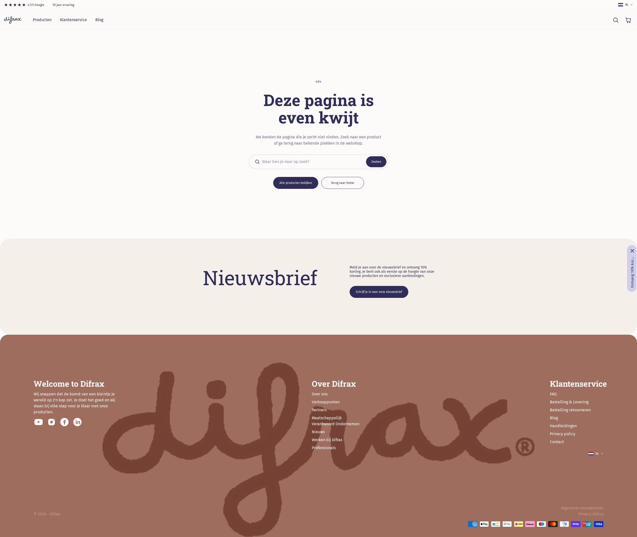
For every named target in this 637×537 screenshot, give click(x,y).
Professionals (324, 447)
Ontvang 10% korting (632, 272)
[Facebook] (64, 422)
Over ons (319, 394)
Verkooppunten (326, 402)
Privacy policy (562, 433)
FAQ (553, 394)
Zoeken (376, 161)
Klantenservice (73, 19)
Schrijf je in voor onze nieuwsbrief (379, 292)
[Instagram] (51, 422)
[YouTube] (39, 422)
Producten (42, 19)
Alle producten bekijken (295, 183)
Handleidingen (563, 426)
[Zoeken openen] (616, 20)
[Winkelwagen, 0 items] (628, 20)
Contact (557, 441)
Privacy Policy (590, 514)
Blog (99, 19)
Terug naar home (342, 183)
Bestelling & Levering (569, 402)
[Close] (632, 251)
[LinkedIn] (77, 422)
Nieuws (318, 432)
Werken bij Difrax (327, 439)
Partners (319, 410)
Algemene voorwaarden (582, 508)
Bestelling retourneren (570, 410)
